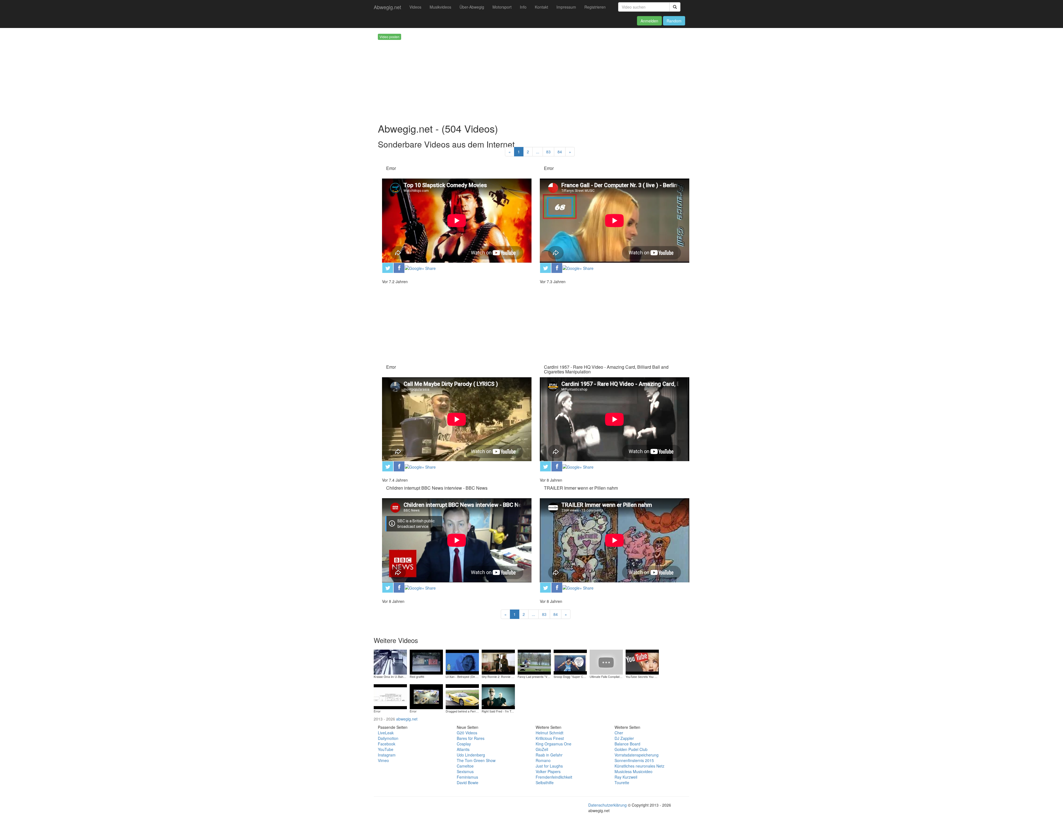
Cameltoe (465, 766)
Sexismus (465, 771)
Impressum (566, 7)
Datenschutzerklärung (607, 805)
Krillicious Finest (550, 738)
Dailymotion (388, 738)
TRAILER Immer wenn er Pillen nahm (581, 488)
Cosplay (464, 744)
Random (674, 21)
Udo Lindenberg (471, 755)
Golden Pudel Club (631, 749)
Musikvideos (440, 7)
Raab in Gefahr (549, 755)
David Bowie (467, 782)
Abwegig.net (387, 7)
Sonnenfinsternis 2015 (634, 760)
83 (548, 151)
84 (560, 151)
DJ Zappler (624, 738)
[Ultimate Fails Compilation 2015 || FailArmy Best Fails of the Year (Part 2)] (606, 661)
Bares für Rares (470, 738)
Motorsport (502, 7)
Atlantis (463, 749)
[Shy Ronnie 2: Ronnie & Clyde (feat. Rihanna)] (498, 661)
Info (523, 7)
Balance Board (627, 744)
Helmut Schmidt (549, 732)
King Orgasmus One (553, 744)
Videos (415, 7)
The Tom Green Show (476, 760)
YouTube (385, 749)
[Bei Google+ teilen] (420, 267)
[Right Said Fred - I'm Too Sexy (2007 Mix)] (498, 696)
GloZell (542, 749)
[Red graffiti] (426, 661)
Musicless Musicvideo (633, 771)
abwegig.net (406, 719)
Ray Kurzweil (626, 777)
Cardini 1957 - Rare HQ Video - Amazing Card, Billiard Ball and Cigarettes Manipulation (606, 369)
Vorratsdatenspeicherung (637, 755)
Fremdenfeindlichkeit (554, 777)
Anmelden (649, 21)
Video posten (389, 36)
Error (391, 168)
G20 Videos (467, 732)
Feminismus (467, 777)
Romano (543, 760)
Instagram (387, 755)
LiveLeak (386, 732)
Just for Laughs (549, 766)
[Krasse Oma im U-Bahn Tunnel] (390, 661)
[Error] (390, 696)
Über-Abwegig (472, 7)
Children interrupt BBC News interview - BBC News (436, 488)
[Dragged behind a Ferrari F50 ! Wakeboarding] (462, 696)
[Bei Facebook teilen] (399, 267)
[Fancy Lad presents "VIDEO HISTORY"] (534, 661)
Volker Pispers (548, 771)
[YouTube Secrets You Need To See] (642, 661)
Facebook (386, 744)
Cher (619, 732)
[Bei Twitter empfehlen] (387, 267)
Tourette (622, 782)
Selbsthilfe (545, 782)
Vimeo (383, 760)
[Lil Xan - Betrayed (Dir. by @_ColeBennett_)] (462, 661)
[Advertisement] (540, 78)
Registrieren (595, 7)
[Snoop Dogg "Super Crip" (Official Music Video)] (570, 661)
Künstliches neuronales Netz (639, 766)
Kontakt (541, 7)
